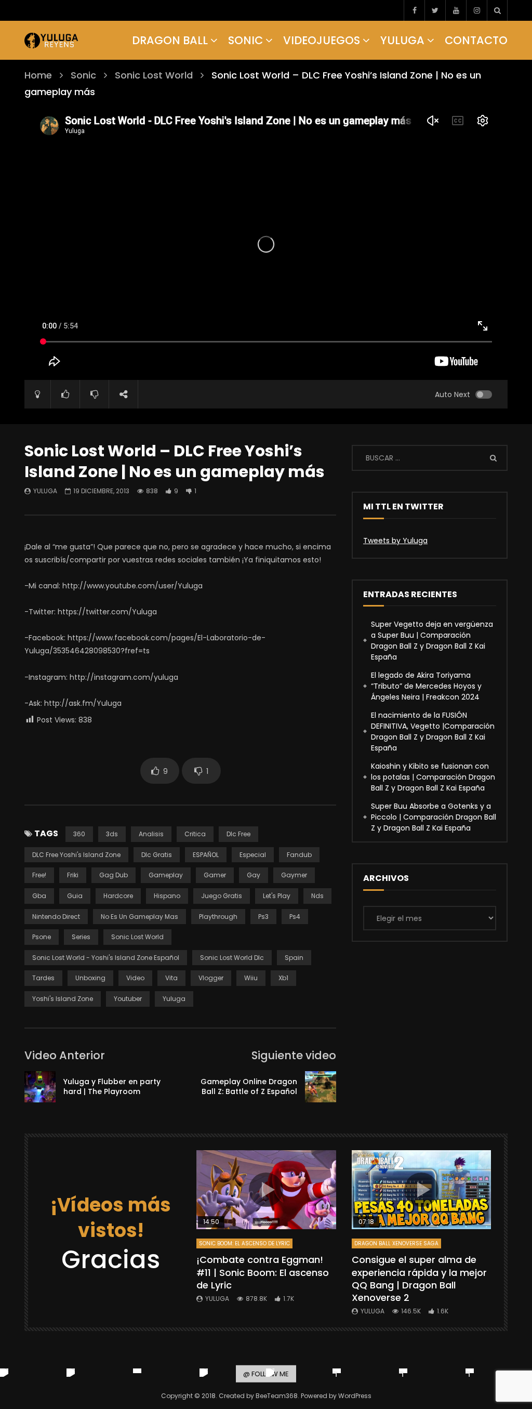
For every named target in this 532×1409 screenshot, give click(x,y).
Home (38, 75)
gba (39, 895)
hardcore (118, 895)
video (135, 977)
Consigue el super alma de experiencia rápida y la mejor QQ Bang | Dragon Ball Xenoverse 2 (419, 1278)
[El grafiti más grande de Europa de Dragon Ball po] (70, 1372)
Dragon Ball (170, 40)
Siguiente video (293, 1055)
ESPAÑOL (206, 854)
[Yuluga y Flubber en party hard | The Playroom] (40, 1086)
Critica (195, 833)
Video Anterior (64, 1055)
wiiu (251, 977)
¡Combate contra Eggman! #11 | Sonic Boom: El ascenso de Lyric (262, 1272)
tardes (43, 977)
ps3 (263, 916)
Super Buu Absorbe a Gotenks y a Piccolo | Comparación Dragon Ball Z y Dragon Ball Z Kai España (433, 817)
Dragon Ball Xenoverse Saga (396, 1243)
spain (294, 957)
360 (79, 833)
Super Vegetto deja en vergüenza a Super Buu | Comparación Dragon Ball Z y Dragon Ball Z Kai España (432, 640)
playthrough (218, 916)
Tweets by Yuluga (395, 540)
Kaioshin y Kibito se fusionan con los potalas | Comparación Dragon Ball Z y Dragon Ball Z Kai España (433, 777)
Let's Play (276, 895)
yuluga (174, 998)
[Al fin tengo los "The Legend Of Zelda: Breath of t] (403, 1372)
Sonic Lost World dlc (232, 957)
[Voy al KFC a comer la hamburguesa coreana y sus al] (270, 1372)
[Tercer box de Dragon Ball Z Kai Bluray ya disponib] (336, 1372)
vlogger (210, 977)
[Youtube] (455, 10)
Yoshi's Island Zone (62, 998)
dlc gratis (156, 854)
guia (75, 895)
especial (253, 854)
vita (171, 977)
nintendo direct (56, 916)
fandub (299, 854)
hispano (167, 895)
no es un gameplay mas (139, 916)
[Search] (497, 10)
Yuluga (402, 40)
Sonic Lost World (154, 75)
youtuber (128, 998)
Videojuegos (321, 40)
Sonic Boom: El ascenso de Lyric (244, 1243)
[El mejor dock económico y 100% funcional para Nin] (4, 1372)
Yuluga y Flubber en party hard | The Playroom (112, 1086)
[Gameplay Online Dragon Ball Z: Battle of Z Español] (320, 1086)
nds (317, 895)
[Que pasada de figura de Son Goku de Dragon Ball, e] (470, 1372)
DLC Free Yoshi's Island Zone (76, 854)
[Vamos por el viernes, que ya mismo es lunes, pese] (137, 1372)
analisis (151, 833)
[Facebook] (414, 10)
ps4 (294, 916)
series (81, 936)
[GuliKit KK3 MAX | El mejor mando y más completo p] (204, 1372)
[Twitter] (434, 10)
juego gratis (221, 895)
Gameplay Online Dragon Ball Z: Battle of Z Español (249, 1086)
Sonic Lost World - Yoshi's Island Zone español (105, 957)
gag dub (113, 875)
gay (253, 875)
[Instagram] (476, 10)
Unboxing (90, 977)
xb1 (283, 977)
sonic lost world (137, 936)
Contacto (476, 40)
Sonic (245, 40)
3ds (112, 833)
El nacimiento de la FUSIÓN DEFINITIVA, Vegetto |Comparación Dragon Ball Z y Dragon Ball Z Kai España (433, 731)
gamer (215, 875)
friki (72, 875)
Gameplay (166, 875)
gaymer (294, 875)
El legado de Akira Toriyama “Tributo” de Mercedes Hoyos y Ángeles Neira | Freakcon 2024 (426, 686)
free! (39, 875)
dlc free (238, 833)
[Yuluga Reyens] (51, 40)
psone (41, 936)
